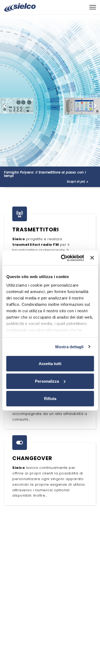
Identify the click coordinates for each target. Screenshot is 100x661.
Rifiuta (50, 398)
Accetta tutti (50, 363)
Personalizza (47, 381)
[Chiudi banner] (92, 258)
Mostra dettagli (69, 346)
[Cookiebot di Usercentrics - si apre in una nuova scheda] (63, 257)
